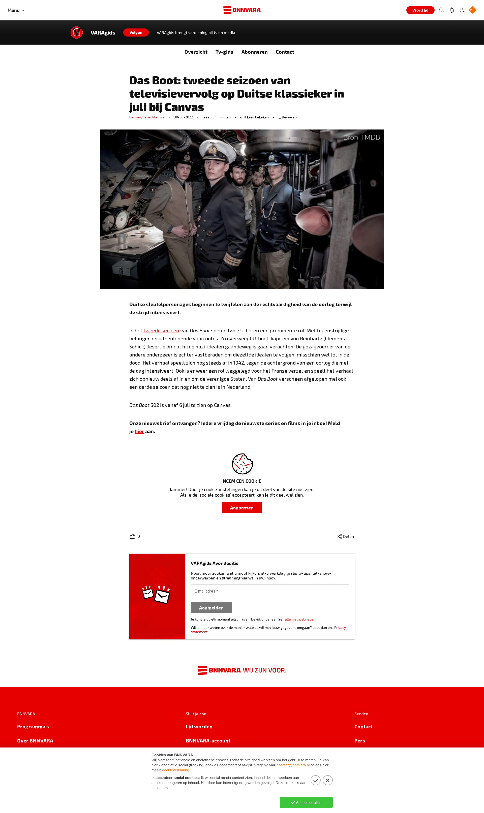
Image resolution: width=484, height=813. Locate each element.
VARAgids (103, 32)
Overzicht (196, 52)
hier (139, 431)
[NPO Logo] (472, 10)
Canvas (135, 117)
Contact (285, 52)
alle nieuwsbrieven (300, 619)
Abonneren (254, 52)
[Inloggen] (462, 10)
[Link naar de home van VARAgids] (77, 32)
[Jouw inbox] (452, 10)
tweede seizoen (161, 330)
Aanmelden (211, 607)
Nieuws (158, 117)
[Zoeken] (442, 10)
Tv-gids (224, 52)
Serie (147, 117)
